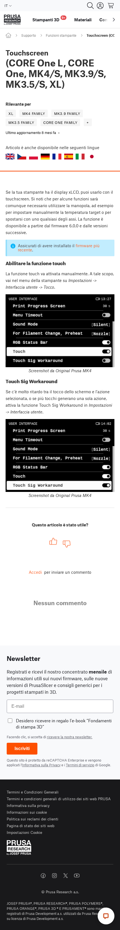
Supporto (28, 35)
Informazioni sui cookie (27, 812)
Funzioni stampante (61, 35)
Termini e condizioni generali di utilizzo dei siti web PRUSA (59, 798)
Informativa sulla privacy (28, 805)
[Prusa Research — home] (12, 20)
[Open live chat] (106, 916)
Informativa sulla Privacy (41, 765)
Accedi (35, 572)
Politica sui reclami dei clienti (32, 818)
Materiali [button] (83, 19)
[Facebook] (43, 875)
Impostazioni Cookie (24, 832)
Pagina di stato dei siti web (30, 825)
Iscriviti (22, 748)
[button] (10, 156)
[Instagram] (54, 875)
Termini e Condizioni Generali (33, 792)
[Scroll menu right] (114, 19)
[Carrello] (111, 5)
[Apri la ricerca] (90, 5)
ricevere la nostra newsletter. (69, 737)
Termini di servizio (80, 765)
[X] (65, 875)
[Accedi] (100, 5)
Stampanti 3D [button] (48, 19)
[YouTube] (76, 875)
